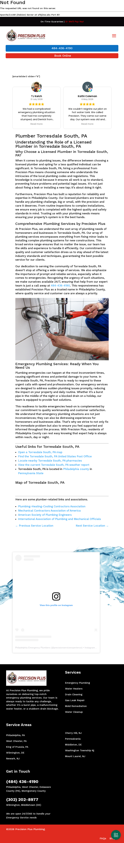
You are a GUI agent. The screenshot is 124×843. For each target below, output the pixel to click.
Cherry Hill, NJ (73, 733)
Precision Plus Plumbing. (30, 829)
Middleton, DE (73, 744)
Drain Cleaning (73, 694)
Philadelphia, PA (15, 735)
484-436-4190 (62, 48)
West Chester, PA (16, 741)
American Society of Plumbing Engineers (45, 514)
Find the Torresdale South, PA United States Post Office (55, 456)
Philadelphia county (76, 469)
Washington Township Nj (79, 750)
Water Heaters (74, 688)
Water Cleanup (74, 712)
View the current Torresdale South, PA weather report (53, 464)
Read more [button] (37, 124)
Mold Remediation (76, 706)
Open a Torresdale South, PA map (40, 452)
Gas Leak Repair (75, 700)
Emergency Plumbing (77, 682)
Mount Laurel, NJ (75, 756)
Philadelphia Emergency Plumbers (32, 647)
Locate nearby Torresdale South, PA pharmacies (50, 460)
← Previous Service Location (34, 525)
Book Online (62, 55)
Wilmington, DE (15, 752)
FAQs (103, 838)
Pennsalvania (73, 738)
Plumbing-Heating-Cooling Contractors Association (51, 506)
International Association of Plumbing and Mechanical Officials (59, 519)
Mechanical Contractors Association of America (49, 510)
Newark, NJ (13, 758)
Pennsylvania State (30, 473)
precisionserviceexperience (68, 647)
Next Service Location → (92, 525)
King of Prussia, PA (17, 746)
